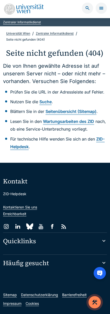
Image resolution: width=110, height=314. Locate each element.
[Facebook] (52, 226)
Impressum (12, 303)
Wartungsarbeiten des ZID (68, 121)
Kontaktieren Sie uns (20, 207)
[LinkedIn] (18, 226)
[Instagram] (6, 226)
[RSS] (64, 226)
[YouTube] (41, 226)
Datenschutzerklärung (39, 295)
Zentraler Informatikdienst (22, 22)
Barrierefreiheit (74, 295)
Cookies (32, 303)
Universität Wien (18, 33)
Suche (45, 101)
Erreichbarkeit (14, 214)
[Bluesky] (29, 226)
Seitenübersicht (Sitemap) (71, 111)
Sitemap (10, 295)
